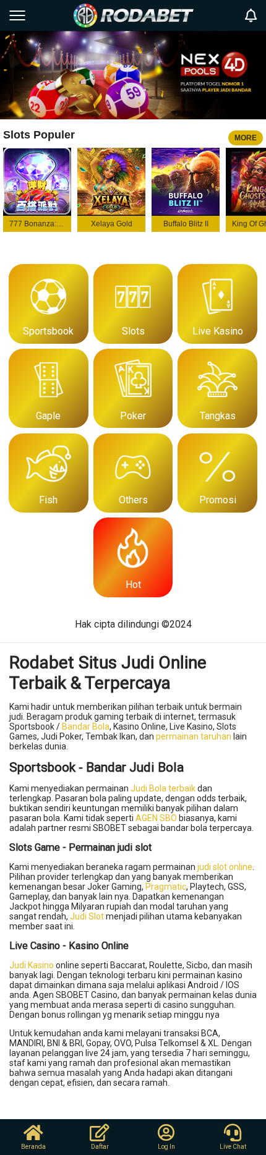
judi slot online (224, 867)
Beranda (33, 1146)
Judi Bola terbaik (163, 788)
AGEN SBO (156, 818)
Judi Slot (87, 916)
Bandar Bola (85, 726)
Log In (166, 1146)
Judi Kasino (31, 965)
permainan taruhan (193, 736)
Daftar (100, 1146)
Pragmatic (165, 887)
